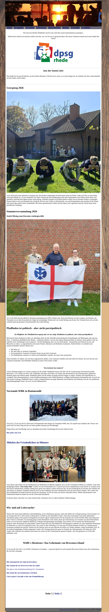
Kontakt (75, 27)
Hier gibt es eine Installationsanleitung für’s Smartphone (25, 569)
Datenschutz (71, 610)
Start (9, 27)
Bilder (65, 27)
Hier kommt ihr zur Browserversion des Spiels (23, 565)
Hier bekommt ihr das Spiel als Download (21, 562)
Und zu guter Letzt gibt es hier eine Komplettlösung (25, 576)
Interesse (41, 27)
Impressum (63, 610)
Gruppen (19, 27)
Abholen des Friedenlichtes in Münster (27, 442)
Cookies (85, 27)
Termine (29, 27)
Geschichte (54, 27)
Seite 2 (58, 593)
